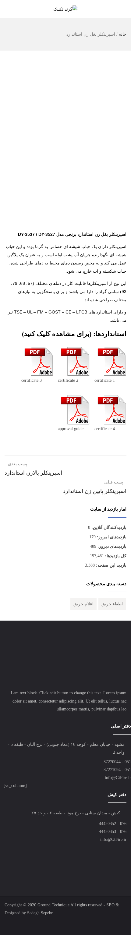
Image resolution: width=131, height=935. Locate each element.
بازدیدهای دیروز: (111, 546)
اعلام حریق (83, 604)
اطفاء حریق (112, 604)
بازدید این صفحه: (110, 565)
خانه (122, 34)
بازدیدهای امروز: (111, 537)
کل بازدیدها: (115, 556)
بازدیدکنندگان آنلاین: (108, 527)
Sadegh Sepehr (40, 913)
